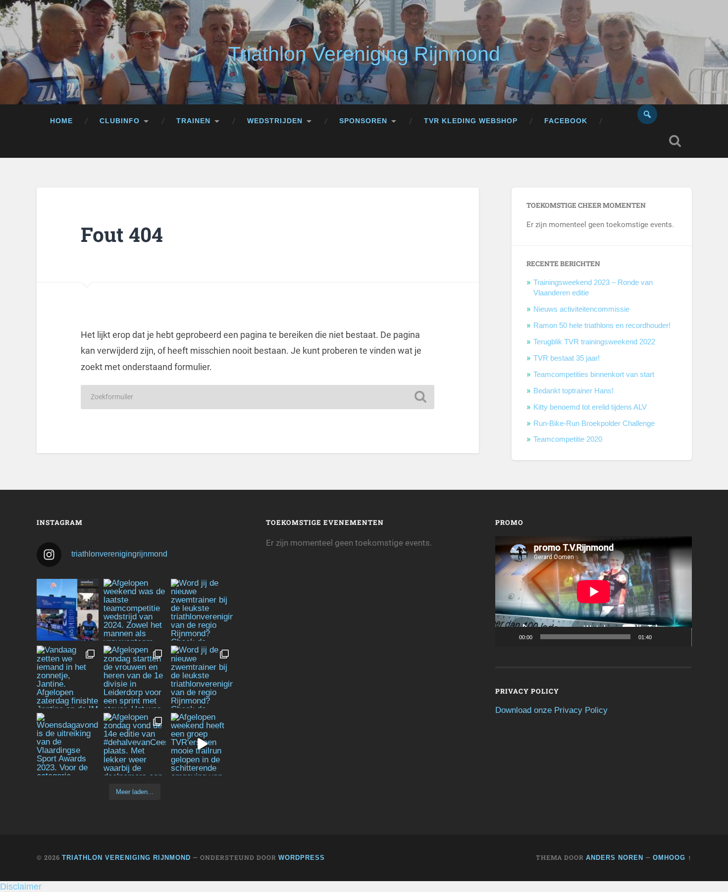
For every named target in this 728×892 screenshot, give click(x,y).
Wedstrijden (275, 121)
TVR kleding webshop (471, 121)
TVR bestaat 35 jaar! (566, 358)
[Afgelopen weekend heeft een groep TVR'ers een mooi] (202, 744)
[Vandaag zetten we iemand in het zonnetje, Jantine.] (68, 677)
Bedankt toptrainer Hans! (573, 390)
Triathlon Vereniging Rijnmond (364, 54)
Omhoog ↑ (672, 857)
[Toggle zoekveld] (675, 141)
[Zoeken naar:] (257, 397)
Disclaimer (21, 887)
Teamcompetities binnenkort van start (593, 374)
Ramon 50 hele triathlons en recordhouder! (602, 325)
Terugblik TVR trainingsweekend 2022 (594, 341)
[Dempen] (663, 637)
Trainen (193, 121)
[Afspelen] (508, 637)
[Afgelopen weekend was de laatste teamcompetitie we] (135, 610)
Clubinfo (120, 121)
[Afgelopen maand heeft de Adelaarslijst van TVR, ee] (68, 610)
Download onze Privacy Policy (551, 710)
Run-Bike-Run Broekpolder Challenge (594, 423)
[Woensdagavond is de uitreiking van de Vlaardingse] (68, 744)
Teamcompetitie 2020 (567, 439)
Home (61, 121)
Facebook (565, 121)
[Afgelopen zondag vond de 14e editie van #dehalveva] (135, 744)
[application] (593, 591)
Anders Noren (614, 857)
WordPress (301, 857)
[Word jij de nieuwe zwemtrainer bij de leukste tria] (202, 610)
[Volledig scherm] (678, 637)
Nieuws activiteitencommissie (581, 309)
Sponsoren (363, 121)
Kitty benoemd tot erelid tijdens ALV (590, 407)
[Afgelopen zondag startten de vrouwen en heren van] (135, 677)
